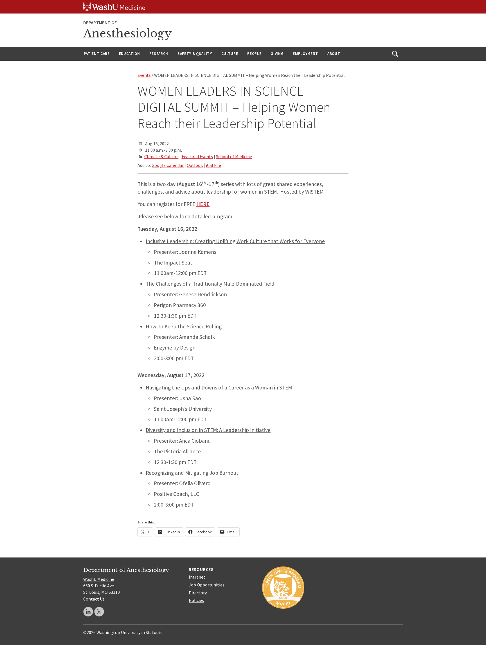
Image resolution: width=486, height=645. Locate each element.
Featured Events (197, 156)
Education (129, 53)
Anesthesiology (127, 33)
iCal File (213, 165)
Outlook (195, 165)
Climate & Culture (161, 156)
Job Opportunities (206, 585)
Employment (305, 53)
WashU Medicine (98, 579)
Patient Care (97, 53)
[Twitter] (99, 612)
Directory (198, 592)
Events (144, 75)
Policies (196, 600)
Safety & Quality (194, 53)
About (333, 53)
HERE (203, 204)
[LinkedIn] (88, 612)
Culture (229, 53)
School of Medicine (234, 156)
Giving (277, 53)
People (254, 53)
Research (158, 53)
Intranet (197, 577)
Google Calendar (168, 165)
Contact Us (94, 599)
